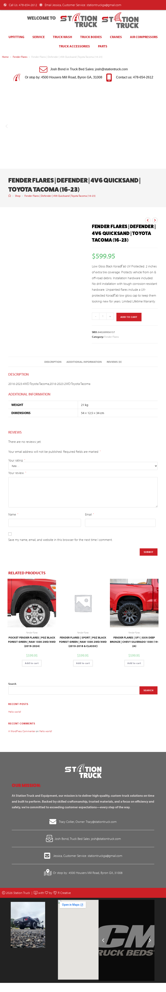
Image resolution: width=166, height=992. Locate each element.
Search (12, 683)
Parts (102, 46)
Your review (17, 473)
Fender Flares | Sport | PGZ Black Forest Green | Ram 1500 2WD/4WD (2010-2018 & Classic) (83, 642)
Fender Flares (20, 56)
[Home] (9, 195)
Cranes (116, 37)
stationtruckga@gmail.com (104, 5)
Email (89, 514)
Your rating (16, 460)
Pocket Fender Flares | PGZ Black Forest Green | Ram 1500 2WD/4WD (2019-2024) (32, 642)
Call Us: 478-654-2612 (22, 5)
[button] (6, 126)
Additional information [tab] (84, 362)
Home (5, 56)
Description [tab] (53, 362)
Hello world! (14, 711)
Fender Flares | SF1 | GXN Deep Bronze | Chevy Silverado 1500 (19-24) (134, 642)
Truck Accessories (74, 46)
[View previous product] (148, 220)
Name (13, 514)
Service (38, 37)
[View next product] (155, 220)
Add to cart (128, 316)
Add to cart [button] (32, 663)
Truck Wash (62, 37)
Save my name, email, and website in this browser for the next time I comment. (60, 540)
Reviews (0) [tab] (114, 362)
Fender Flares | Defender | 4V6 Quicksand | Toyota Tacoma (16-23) (60, 195)
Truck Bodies (91, 37)
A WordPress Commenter (21, 731)
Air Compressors (144, 37)
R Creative (64, 893)
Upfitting (16, 37)
